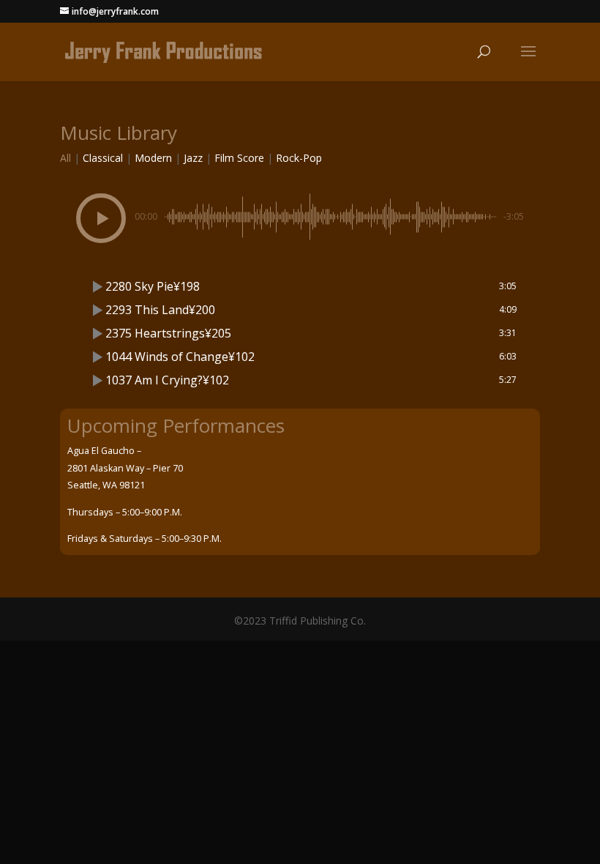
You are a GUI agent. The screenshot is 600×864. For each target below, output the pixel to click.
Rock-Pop (299, 158)
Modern (153, 158)
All (65, 158)
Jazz (193, 158)
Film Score (239, 158)
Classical (103, 158)
